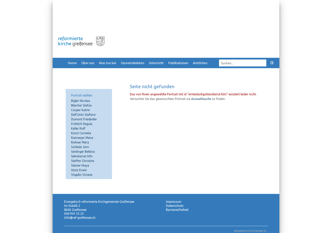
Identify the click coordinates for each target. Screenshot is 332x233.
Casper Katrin (80, 110)
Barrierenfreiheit (177, 209)
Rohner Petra (80, 142)
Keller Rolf (78, 128)
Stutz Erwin (79, 170)
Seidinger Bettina (83, 151)
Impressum (173, 201)
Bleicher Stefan (81, 105)
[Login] (272, 63)
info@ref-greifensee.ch (79, 217)
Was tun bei (107, 63)
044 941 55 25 (74, 213)
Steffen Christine (82, 161)
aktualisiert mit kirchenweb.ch (250, 231)
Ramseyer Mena (82, 137)
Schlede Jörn (80, 147)
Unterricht (156, 63)
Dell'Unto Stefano (83, 114)
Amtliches (200, 63)
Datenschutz (174, 205)
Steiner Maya (80, 165)
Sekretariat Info (82, 156)
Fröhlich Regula (81, 124)
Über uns (87, 63)
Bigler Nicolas (80, 100)
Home (72, 63)
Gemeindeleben (132, 63)
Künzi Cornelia (81, 133)
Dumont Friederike (84, 119)
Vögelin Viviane (81, 174)
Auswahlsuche (201, 99)
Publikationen (178, 63)
